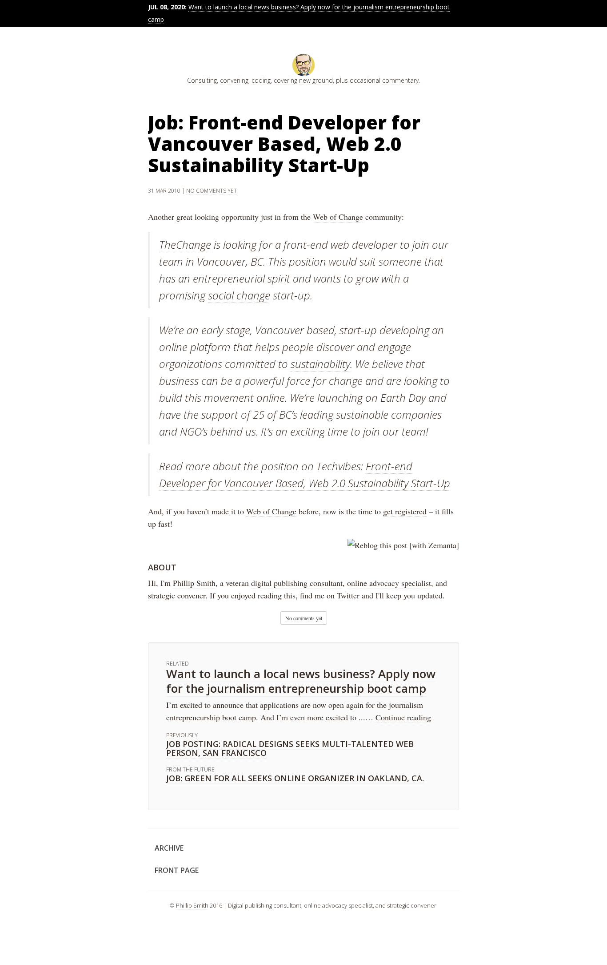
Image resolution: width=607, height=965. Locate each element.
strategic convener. (178, 595)
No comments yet (211, 190)
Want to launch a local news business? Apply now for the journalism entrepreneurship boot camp (300, 681)
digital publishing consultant (297, 582)
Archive (169, 848)
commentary (400, 80)
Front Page (177, 870)
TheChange (185, 244)
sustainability (320, 363)
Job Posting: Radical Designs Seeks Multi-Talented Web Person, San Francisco (290, 748)
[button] (303, 618)
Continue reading (403, 717)
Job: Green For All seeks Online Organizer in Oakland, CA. (295, 778)
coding (261, 80)
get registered (405, 511)
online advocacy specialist (389, 582)
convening (234, 80)
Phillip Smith (194, 582)
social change (239, 295)
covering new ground (303, 80)
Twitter (348, 595)
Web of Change (338, 216)
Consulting (202, 80)
